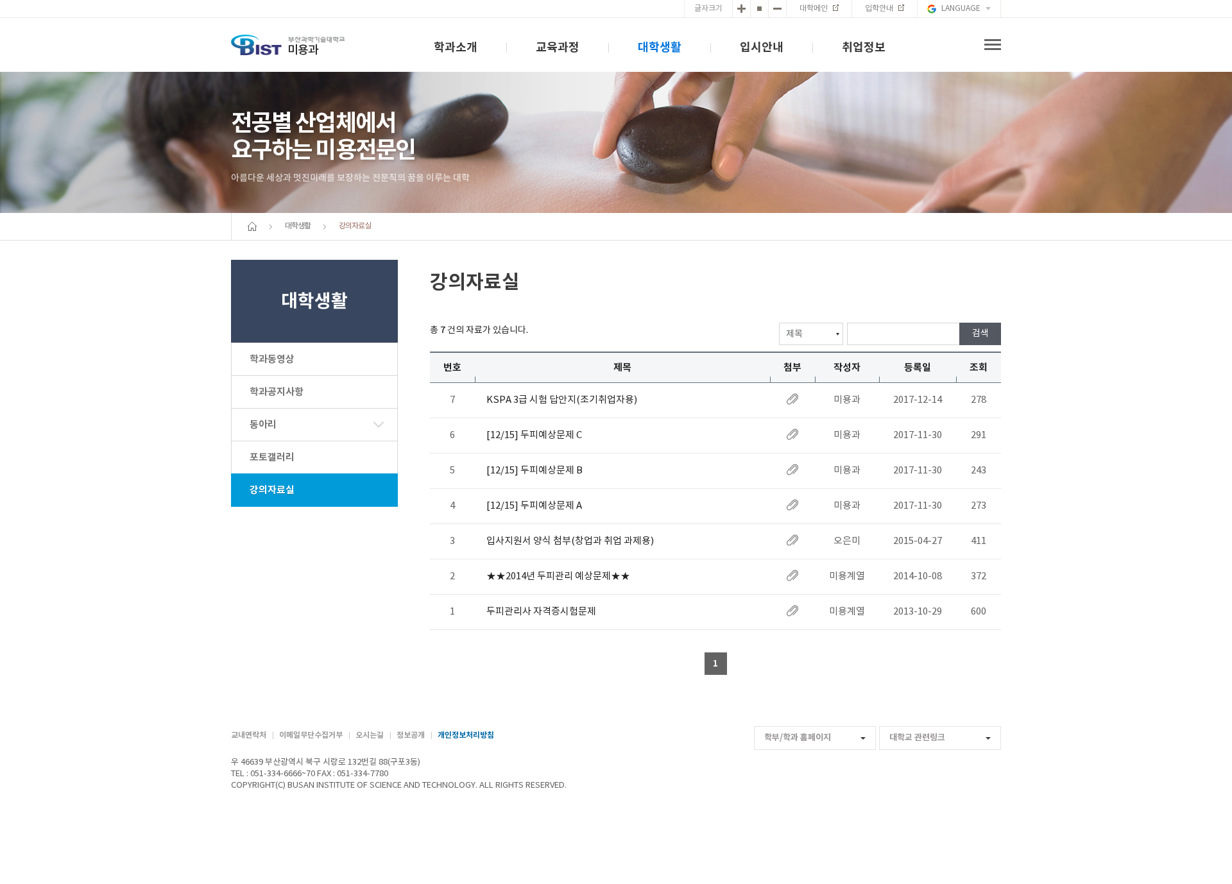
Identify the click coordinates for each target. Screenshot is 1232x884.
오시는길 (369, 735)
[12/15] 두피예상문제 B (534, 470)
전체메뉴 (992, 45)
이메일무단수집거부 (311, 735)
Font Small (777, 8)
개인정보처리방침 (466, 735)
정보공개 (411, 735)
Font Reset (759, 8)
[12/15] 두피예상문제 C (534, 435)
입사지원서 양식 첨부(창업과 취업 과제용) (570, 541)
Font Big (741, 8)
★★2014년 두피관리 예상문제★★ (558, 576)
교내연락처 (248, 735)
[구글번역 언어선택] (959, 8)
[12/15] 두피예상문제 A (534, 505)
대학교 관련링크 (917, 738)
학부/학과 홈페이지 (797, 738)
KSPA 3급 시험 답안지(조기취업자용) (561, 400)
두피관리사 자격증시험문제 (541, 611)
